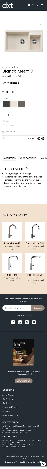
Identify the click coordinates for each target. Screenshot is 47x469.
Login (37, 5)
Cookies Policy (21, 456)
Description (9, 158)
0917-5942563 (22, 447)
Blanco (14, 83)
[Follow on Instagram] (20, 322)
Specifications (28, 158)
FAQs (23, 458)
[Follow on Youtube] (34, 322)
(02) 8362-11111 (8, 432)
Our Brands (6, 403)
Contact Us (6, 411)
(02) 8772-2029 (8, 447)
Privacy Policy (8, 456)
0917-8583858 (21, 432)
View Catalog (23, 380)
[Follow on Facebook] (13, 322)
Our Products (7, 399)
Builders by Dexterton (10, 415)
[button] (40, 24)
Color (6, 98)
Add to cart (11, 121)
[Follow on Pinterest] (27, 322)
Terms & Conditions (35, 456)
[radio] (6, 104)
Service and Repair (9, 407)
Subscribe (38, 308)
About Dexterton (9, 395)
